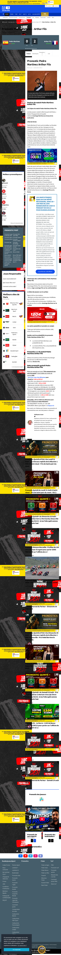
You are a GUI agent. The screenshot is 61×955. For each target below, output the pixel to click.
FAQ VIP (5, 900)
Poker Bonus (44, 870)
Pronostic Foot (11, 230)
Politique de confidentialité (6, 897)
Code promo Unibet (15, 929)
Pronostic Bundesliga (15, 243)
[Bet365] (13, 339)
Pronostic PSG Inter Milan (16, 234)
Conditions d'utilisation (6, 888)
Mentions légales (5, 892)
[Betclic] (13, 316)
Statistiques (35, 54)
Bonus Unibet (16, 252)
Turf (16, 14)
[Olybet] (13, 345)
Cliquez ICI (51, 406)
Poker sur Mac (45, 873)
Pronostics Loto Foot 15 (8, 252)
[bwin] (13, 327)
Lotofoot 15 (15, 870)
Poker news (44, 868)
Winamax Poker (44, 879)
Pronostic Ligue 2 (17, 237)
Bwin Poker (44, 885)
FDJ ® (20, 14)
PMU (52, 865)
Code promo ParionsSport (16, 924)
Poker (11, 14)
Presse (4, 881)
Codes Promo (8, 262)
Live (49, 54)
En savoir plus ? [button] (22, 945)
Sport (7, 14)
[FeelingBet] (13, 356)
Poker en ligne (45, 865)
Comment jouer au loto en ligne (8, 259)
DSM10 (4, 194)
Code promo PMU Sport (15, 919)
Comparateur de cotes (16, 910)
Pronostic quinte (53, 871)
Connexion (56, 6)
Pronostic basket (15, 888)
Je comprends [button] (16, 949)
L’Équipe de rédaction (6, 878)
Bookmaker (15, 873)
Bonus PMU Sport (17, 255)
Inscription (49, 6)
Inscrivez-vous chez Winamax (37, 377)
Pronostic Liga (8, 242)
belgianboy (5, 205)
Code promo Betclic (15, 915)
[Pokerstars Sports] (13, 334)
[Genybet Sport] (13, 350)
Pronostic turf (55, 868)
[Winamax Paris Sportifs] (13, 304)
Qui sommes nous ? (6, 873)
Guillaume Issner (38, 414)
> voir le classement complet (17, 367)
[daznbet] (13, 361)
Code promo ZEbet (15, 933)
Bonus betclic (8, 255)
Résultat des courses (54, 876)
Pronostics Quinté (7, 264)
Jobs (4, 884)
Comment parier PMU (54, 880)
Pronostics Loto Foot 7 (16, 249)
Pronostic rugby (15, 884)
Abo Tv (25, 14)
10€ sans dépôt (36, 14)
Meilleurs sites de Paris (11, 296)
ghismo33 (5, 183)
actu (29, 14)
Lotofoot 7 (15, 868)
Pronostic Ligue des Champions (15, 900)
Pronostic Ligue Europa (16, 246)
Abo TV (14, 262)
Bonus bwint (7, 257)
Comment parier (15, 906)
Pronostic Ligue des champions (8, 246)
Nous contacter (5, 869)
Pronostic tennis (15, 879)
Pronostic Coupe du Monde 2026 (8, 234)
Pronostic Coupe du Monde (15, 894)
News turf (53, 884)
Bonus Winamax (17, 257)
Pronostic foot (16, 876)
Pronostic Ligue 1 (9, 237)
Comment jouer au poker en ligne (17, 259)
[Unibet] (13, 322)
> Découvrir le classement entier (16, 223)
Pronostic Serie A (8, 239)
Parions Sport (16, 865)
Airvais (4, 216)
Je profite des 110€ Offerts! (45, 271)
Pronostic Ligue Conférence (8, 249)
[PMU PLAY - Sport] (13, 310)
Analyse (29, 54)
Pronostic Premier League (16, 239)
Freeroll (43, 876)
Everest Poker (45, 883)
